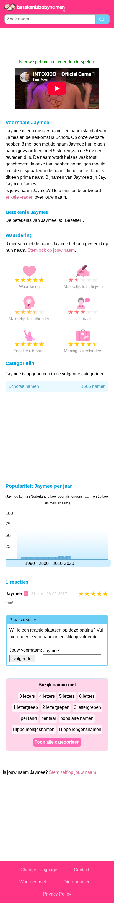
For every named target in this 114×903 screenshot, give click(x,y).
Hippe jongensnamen (80, 729)
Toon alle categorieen (57, 742)
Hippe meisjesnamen (34, 729)
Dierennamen (77, 881)
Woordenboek (33, 881)
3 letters (27, 696)
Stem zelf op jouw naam (72, 772)
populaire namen (77, 718)
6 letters (87, 696)
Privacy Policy (57, 894)
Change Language (38, 869)
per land (29, 718)
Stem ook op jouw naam (51, 250)
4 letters (47, 696)
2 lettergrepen (55, 707)
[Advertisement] (57, 43)
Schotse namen (57, 386)
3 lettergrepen (87, 707)
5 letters (67, 696)
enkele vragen (19, 197)
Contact (81, 869)
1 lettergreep (25, 707)
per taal (48, 718)
